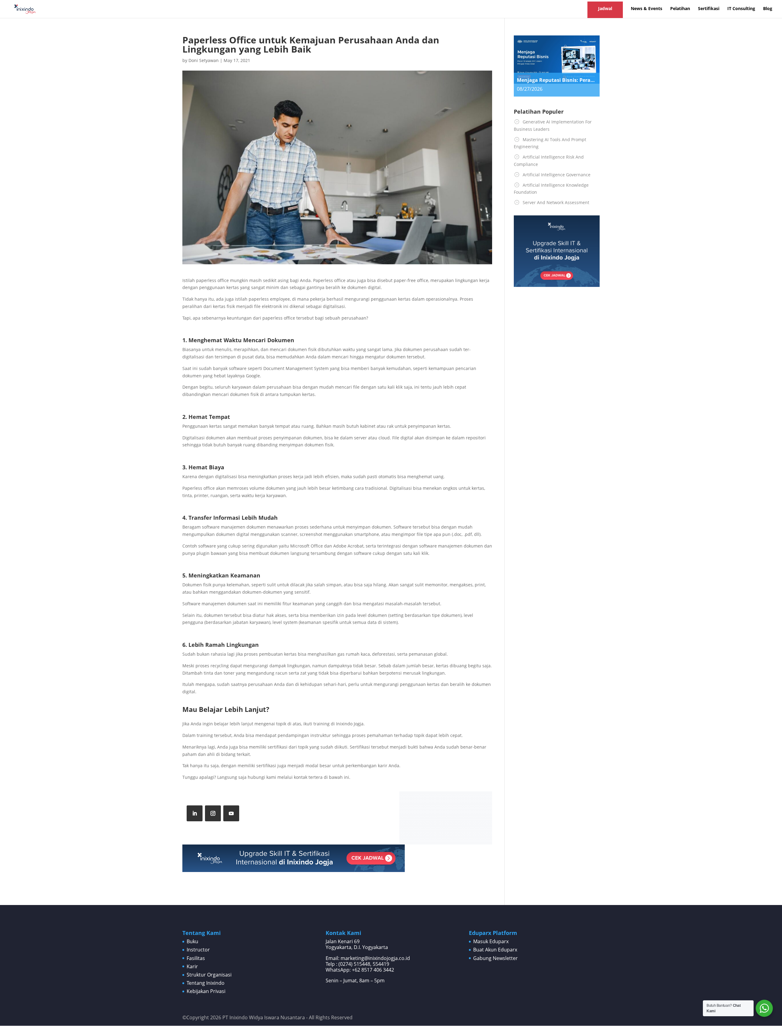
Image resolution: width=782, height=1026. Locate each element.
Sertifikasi (708, 8)
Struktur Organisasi (209, 974)
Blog (767, 8)
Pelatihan (680, 8)
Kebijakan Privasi (206, 991)
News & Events (646, 8)
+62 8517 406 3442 (373, 969)
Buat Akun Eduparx (495, 949)
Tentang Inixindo (206, 983)
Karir (192, 966)
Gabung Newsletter (495, 958)
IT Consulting (741, 8)
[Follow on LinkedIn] (195, 813)
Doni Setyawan (203, 60)
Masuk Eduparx (491, 941)
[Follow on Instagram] (213, 813)
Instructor (198, 949)
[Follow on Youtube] (231, 813)
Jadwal (605, 8)
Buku (192, 941)
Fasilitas (196, 958)
